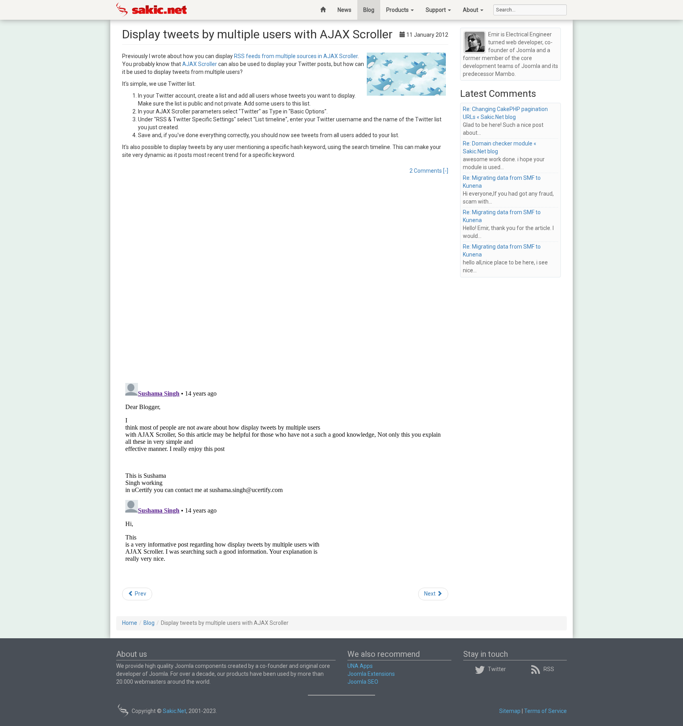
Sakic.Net (174, 711)
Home (129, 623)
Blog (368, 10)
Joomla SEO (362, 682)
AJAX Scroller (199, 64)
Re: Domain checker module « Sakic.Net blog (499, 147)
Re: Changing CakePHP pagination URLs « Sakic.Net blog (505, 113)
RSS (548, 669)
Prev (140, 593)
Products (398, 10)
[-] (445, 171)
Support (436, 10)
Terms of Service (545, 711)
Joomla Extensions (371, 674)
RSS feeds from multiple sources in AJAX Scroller (296, 56)
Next (430, 593)
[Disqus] (285, 274)
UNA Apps (360, 666)
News (344, 10)
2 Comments (425, 171)
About (471, 10)
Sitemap (510, 711)
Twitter (497, 669)
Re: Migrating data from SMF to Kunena (502, 182)
